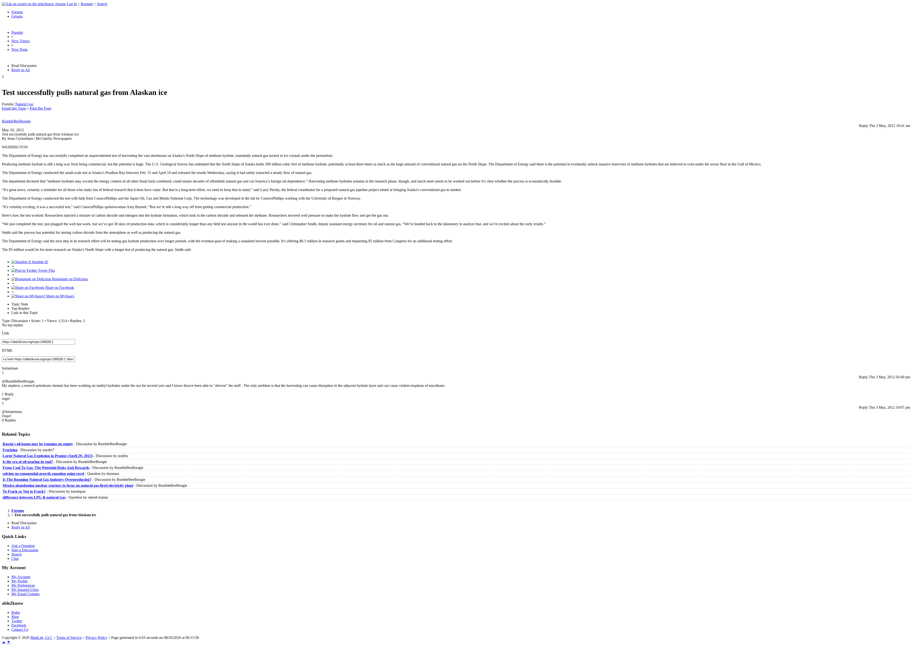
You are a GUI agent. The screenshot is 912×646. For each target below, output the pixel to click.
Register (87, 4)
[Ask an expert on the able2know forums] (34, 4)
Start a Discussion (24, 550)
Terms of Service (69, 638)
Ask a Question (23, 546)
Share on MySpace (59, 296)
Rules (15, 612)
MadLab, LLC (41, 638)
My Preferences (23, 585)
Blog (15, 617)
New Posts (19, 49)
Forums (17, 12)
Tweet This (46, 270)
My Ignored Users (25, 590)
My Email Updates (25, 594)
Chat (15, 559)
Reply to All (20, 70)
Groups (17, 16)
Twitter (16, 621)
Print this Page (40, 108)
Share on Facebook (59, 288)
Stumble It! (39, 262)
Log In (72, 4)
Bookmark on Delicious (69, 279)
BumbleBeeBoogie (16, 121)
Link (5, 333)
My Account (20, 577)
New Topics (20, 41)
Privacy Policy (96, 638)
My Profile (19, 581)
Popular (17, 32)
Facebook (18, 625)
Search (102, 4)
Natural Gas (24, 104)
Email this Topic (14, 108)
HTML (7, 350)
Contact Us (19, 629)
